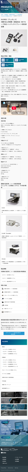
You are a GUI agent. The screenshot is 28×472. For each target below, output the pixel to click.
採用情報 (17, 461)
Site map (16, 467)
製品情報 (6, 14)
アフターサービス (18, 457)
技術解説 (4, 459)
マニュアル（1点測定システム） (6, 15)
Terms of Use (10, 467)
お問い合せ (4, 463)
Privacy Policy (3, 467)
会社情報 (17, 459)
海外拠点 (4, 461)
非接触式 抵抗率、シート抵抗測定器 (15, 14)
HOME (2, 14)
